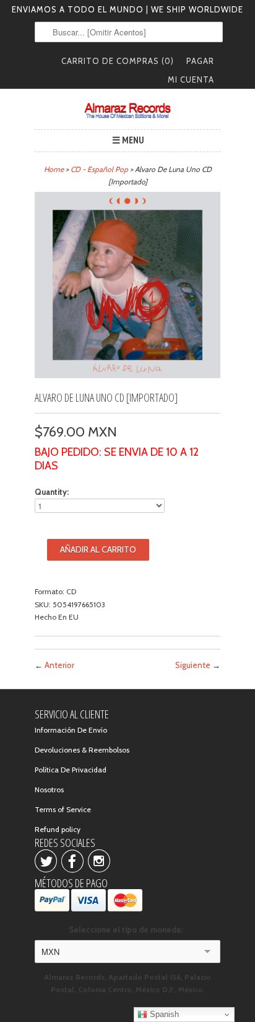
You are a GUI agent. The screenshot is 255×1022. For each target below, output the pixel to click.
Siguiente (192, 665)
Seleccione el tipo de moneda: (127, 929)
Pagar (200, 61)
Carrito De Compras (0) (117, 61)
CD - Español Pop (99, 169)
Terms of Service (63, 809)
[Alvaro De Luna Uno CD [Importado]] (127, 375)
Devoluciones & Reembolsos (82, 749)
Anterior (59, 665)
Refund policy (57, 829)
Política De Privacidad (70, 769)
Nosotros (49, 789)
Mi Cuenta (191, 79)
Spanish (163, 1014)
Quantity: (52, 492)
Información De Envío (71, 730)
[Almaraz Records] (127, 110)
